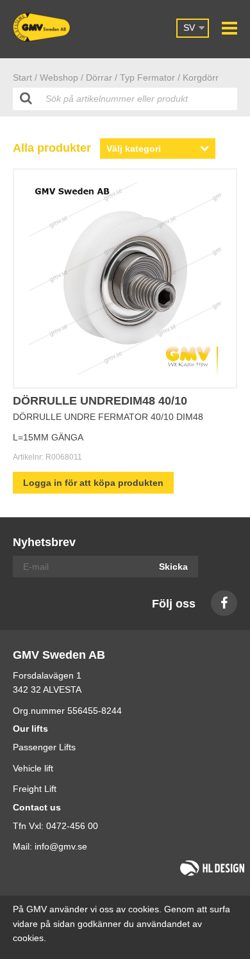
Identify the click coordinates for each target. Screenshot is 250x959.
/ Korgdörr (198, 77)
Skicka (173, 566)
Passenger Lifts (44, 747)
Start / (25, 77)
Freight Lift (34, 789)
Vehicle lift (33, 768)
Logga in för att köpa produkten (93, 483)
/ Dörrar (96, 77)
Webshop (59, 77)
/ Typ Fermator (145, 77)
